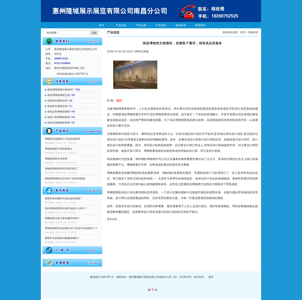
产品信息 (121, 25)
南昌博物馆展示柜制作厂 (61, 89)
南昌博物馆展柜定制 (58, 95)
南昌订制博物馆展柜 (58, 117)
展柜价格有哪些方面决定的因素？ (64, 198)
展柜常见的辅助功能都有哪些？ (62, 238)
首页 (101, 25)
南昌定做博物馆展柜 (58, 122)
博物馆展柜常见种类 (56, 158)
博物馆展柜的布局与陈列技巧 (61, 168)
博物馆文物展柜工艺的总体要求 (62, 138)
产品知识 (161, 25)
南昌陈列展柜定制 (57, 100)
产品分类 (141, 25)
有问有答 (180, 25)
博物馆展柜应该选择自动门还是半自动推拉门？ (71, 228)
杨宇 (211, 277)
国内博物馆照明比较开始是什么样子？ (66, 208)
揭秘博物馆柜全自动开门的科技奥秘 (65, 178)
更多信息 (112, 219)
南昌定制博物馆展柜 (58, 111)
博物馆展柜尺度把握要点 (59, 148)
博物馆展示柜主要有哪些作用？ (62, 218)
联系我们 (200, 25)
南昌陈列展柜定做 (57, 106)
